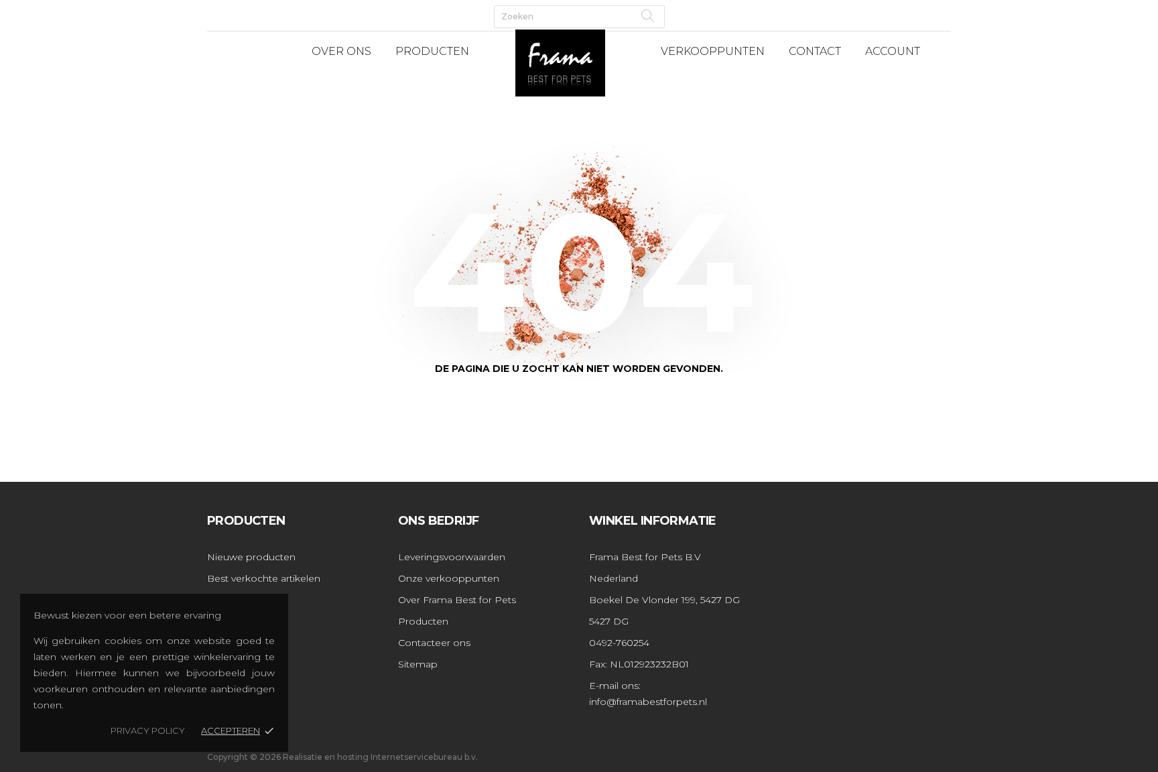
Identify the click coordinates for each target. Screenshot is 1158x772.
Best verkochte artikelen (263, 578)
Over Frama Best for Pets (457, 600)
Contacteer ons (434, 643)
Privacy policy (148, 730)
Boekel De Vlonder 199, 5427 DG (664, 600)
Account (892, 51)
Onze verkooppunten (448, 578)
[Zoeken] (647, 15)
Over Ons (341, 51)
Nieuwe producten (251, 557)
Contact (815, 51)
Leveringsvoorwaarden (451, 557)
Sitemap (418, 664)
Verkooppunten (713, 51)
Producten (432, 51)
